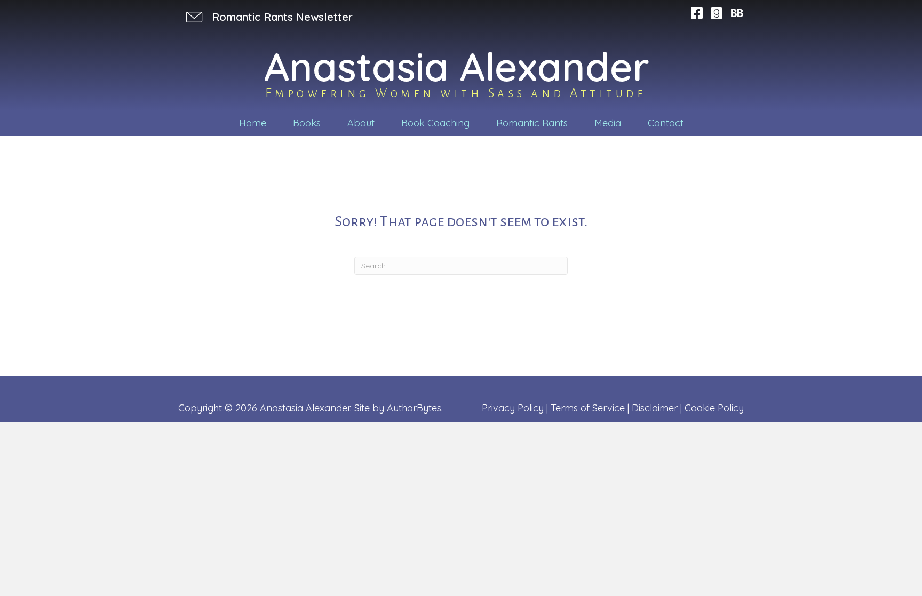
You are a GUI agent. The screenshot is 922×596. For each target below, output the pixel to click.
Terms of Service (588, 408)
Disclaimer (655, 408)
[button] (268, 17)
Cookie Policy (714, 408)
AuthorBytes (414, 408)
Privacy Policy (513, 408)
